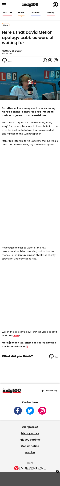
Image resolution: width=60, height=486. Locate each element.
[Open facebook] (18, 411)
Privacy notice (30, 433)
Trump (51, 12)
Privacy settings (30, 440)
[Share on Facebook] (45, 60)
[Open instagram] (42, 411)
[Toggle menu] (5, 4)
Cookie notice (30, 446)
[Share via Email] (56, 60)
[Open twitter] (30, 411)
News (21, 12)
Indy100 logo (30, 5)
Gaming (35, 12)
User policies (30, 427)
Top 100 (7, 12)
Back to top (51, 390)
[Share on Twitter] (50, 60)
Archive (30, 452)
